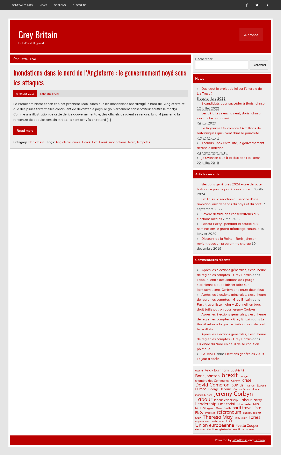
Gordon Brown (241, 389)
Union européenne (214, 425)
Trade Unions (217, 421)
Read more (25, 130)
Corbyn (235, 380)
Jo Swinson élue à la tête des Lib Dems (230, 158)
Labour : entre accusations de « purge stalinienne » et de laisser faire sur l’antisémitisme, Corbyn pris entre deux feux (230, 285)
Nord (131, 142)
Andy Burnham (217, 370)
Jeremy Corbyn (233, 394)
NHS (256, 404)
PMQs (199, 412)
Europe (201, 389)
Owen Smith (223, 408)
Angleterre (63, 142)
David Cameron (212, 384)
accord (199, 370)
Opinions (60, 5)
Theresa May (218, 416)
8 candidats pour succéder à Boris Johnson (233, 103)
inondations (118, 142)
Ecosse (261, 385)
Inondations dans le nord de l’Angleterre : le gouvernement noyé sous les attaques (99, 77)
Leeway (259, 440)
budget (243, 376)
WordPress (239, 440)
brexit (230, 375)
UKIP (229, 421)
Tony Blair (241, 418)
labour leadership (226, 400)
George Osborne (220, 389)
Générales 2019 (22, 5)
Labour (203, 399)
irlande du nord (203, 395)
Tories (254, 417)
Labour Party (251, 400)
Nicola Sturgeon (204, 408)
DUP (234, 385)
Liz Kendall (227, 404)
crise (246, 380)
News (43, 5)
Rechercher (203, 59)
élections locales (243, 429)
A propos (251, 35)
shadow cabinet (252, 413)
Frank (103, 142)
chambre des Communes (212, 380)
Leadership (205, 404)
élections (200, 429)
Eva (95, 142)
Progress (210, 413)
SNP (198, 417)
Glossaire (79, 5)
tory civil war (202, 421)
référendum (229, 412)
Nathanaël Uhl (49, 93)
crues (76, 142)
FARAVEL (208, 354)
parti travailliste (246, 408)
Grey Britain (37, 34)
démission (247, 385)
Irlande (255, 389)
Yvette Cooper (247, 425)
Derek (86, 142)
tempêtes (143, 142)
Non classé (36, 142)
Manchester (244, 404)
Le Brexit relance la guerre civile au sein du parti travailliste (231, 324)
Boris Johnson (207, 376)
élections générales (219, 429)
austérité (237, 370)
